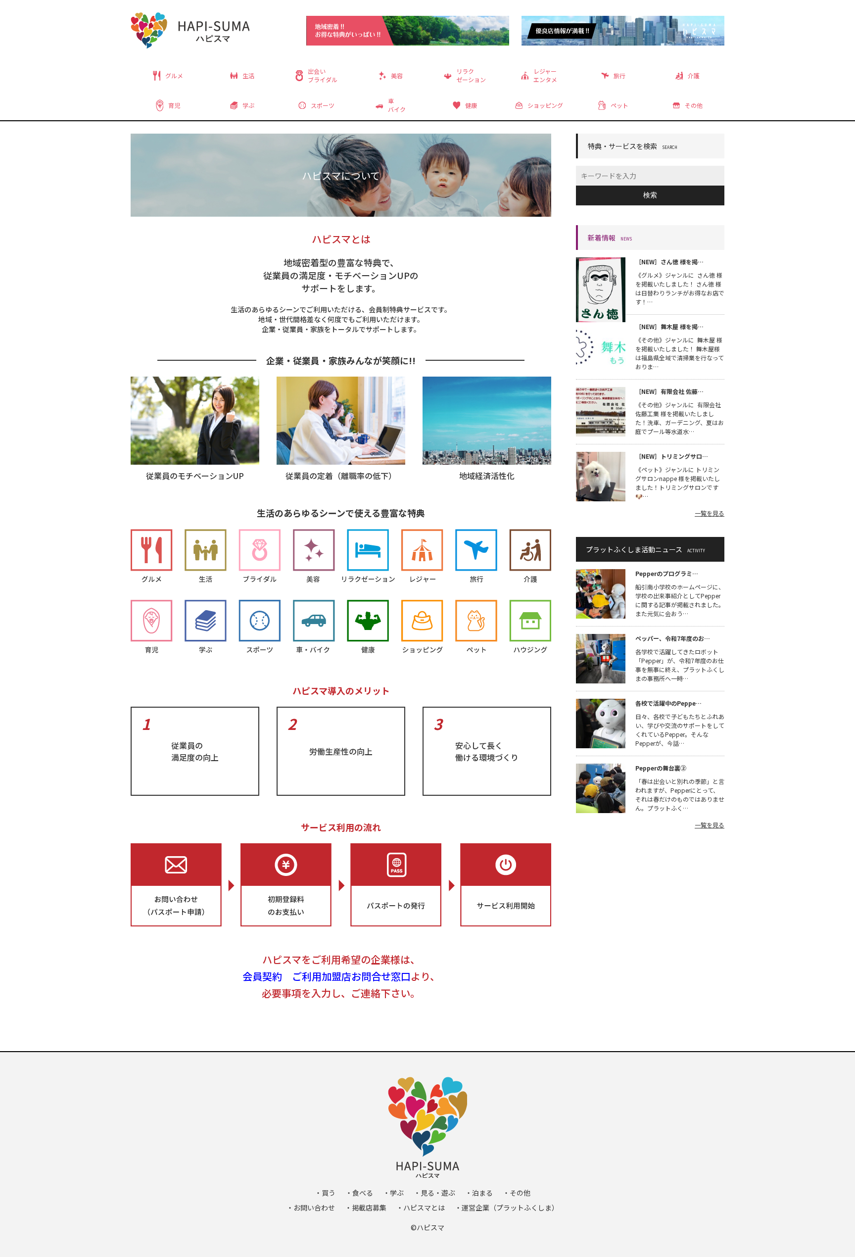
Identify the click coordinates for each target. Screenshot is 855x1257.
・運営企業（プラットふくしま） (507, 1207)
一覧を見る (709, 513)
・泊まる (479, 1193)
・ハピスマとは (420, 1207)
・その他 (516, 1193)
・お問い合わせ (310, 1207)
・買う (325, 1193)
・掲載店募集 (365, 1207)
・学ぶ (393, 1193)
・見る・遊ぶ (434, 1193)
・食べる (359, 1193)
